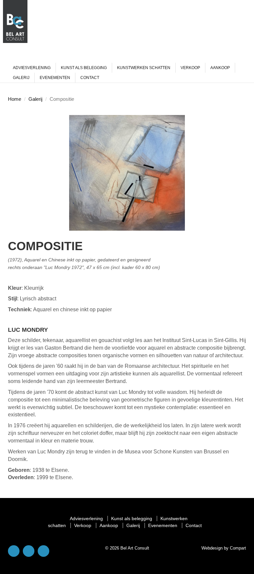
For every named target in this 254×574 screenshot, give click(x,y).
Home (14, 99)
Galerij (21, 77)
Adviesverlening (32, 67)
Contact (89, 77)
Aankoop (220, 67)
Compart (238, 548)
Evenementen (55, 77)
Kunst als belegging (84, 67)
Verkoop (190, 67)
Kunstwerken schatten (143, 67)
